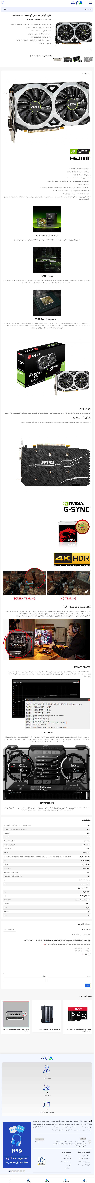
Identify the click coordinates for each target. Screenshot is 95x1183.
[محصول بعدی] (3, 9)
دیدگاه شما (86, 954)
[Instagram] (24, 1171)
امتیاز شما (86, 948)
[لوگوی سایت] (76, 3)
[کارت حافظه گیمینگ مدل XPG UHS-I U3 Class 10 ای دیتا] (78, 1014)
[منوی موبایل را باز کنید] (90, 3)
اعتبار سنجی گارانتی (84, 1159)
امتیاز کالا (87, 951)
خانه (91, 9)
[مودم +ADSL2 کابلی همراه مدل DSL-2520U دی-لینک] (16, 1014)
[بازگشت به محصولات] (5, 9)
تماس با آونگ (67, 1159)
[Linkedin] (21, 1171)
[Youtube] (12, 1171)
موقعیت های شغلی (65, 1162)
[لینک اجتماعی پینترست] (37, 56)
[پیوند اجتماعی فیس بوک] (42, 56)
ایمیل (43, 976)
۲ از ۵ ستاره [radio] (79, 948)
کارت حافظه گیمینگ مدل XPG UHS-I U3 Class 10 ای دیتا (79, 1030)
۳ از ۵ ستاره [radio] (78, 948)
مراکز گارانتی (86, 1155)
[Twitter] (18, 1171)
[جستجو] (3, 3)
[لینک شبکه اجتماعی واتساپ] (33, 56)
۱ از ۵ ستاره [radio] (81, 948)
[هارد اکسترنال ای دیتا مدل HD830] (47, 1014)
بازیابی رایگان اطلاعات (84, 1162)
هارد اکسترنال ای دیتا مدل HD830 (50, 1029)
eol (86, 9)
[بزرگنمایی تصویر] (89, 50)
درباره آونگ (68, 1155)
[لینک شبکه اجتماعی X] (40, 56)
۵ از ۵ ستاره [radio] (75, 948)
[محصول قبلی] (7, 9)
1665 (17, 1151)
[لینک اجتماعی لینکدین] (35, 56)
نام (88, 976)
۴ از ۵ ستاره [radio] (76, 948)
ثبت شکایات (67, 1168)
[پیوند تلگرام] (30, 56)
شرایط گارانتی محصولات (83, 1165)
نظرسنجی (68, 1165)
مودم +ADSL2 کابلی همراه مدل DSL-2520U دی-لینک (16, 1030)
